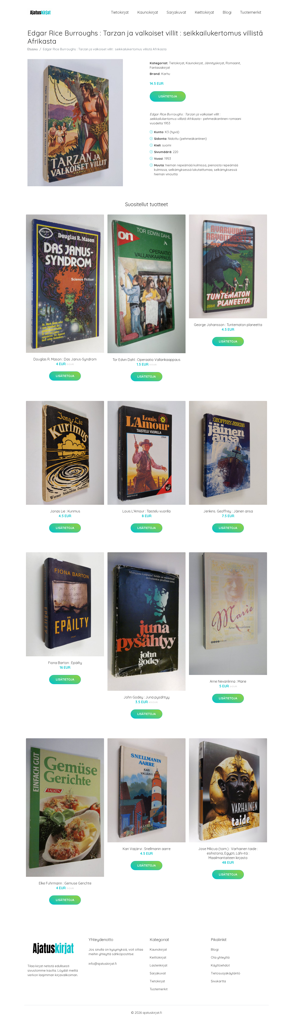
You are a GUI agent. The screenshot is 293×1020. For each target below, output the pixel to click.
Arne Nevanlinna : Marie (228, 681)
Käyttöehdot (220, 965)
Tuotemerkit (250, 12)
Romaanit (233, 63)
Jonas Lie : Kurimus (65, 511)
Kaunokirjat (147, 12)
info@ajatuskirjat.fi (103, 964)
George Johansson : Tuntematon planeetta (228, 325)
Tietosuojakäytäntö (225, 973)
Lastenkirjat (158, 965)
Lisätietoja (168, 96)
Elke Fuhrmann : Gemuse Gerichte (65, 883)
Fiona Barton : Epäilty (65, 663)
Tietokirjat (120, 12)
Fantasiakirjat (160, 68)
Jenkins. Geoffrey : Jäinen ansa (228, 511)
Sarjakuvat (176, 12)
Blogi (227, 12)
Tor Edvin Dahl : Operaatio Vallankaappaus (146, 359)
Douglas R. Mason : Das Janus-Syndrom (65, 359)
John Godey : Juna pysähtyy (146, 697)
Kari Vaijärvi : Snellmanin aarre (147, 849)
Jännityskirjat (214, 63)
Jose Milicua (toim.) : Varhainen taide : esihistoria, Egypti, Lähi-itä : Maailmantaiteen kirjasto (228, 853)
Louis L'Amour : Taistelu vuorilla (146, 511)
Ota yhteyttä (220, 957)
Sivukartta (218, 981)
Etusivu (32, 49)
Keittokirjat (204, 12)
